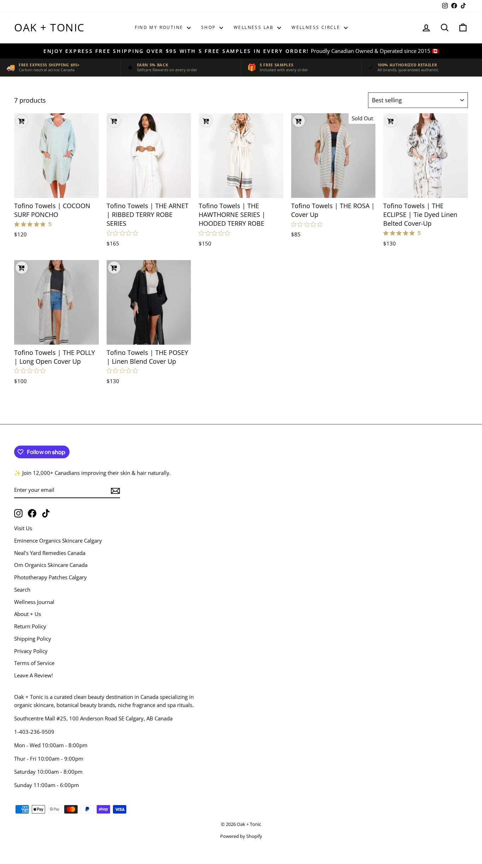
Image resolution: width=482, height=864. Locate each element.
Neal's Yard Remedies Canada (49, 552)
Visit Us (23, 528)
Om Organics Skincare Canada (51, 564)
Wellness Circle (316, 27)
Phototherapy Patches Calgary (50, 577)
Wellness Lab (255, 27)
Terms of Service (34, 662)
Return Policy (30, 626)
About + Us (27, 613)
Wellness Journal (34, 601)
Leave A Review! (33, 675)
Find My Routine (160, 27)
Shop (209, 27)
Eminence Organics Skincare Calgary (58, 540)
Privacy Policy (31, 650)
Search (22, 589)
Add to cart (56, 189)
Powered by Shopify (241, 836)
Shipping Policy (32, 638)
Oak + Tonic (49, 27)
